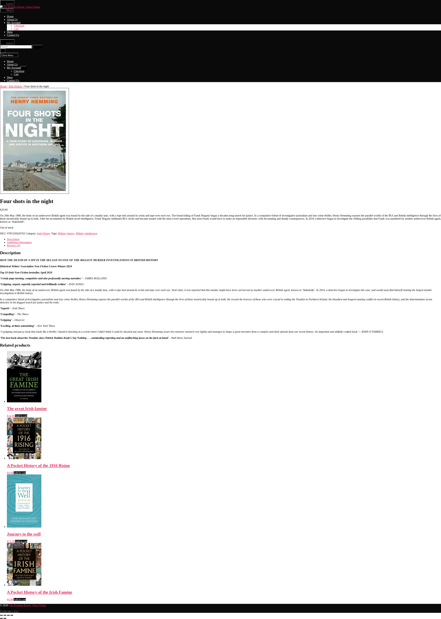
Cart (16, 28)
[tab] (224, 239)
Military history (66, 233)
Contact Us (13, 35)
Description (13, 239)
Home (10, 16)
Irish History (15, 86)
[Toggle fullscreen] (8, 615)
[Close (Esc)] (1, 615)
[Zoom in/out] (11, 615)
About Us (12, 19)
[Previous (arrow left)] (1, 618)
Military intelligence (87, 233)
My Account (13, 22)
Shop (10, 31)
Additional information (19, 242)
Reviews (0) (13, 245)
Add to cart (21, 415)
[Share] (4, 615)
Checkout (19, 25)
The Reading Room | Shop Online (27, 605)
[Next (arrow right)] (4, 618)
